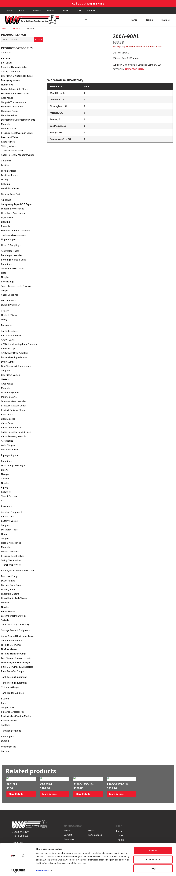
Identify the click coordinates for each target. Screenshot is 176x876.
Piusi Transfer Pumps (12, 671)
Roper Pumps (8, 611)
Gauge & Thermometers (13, 102)
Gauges (5, 538)
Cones (4, 703)
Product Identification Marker (16, 716)
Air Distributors (9, 331)
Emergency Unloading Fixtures (17, 75)
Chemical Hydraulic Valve (14, 67)
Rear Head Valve (9, 137)
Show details (42, 870)
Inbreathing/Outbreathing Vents (18, 119)
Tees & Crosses (9, 496)
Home (10, 10)
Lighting (5, 183)
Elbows (5, 469)
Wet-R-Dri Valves (10, 188)
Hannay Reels (8, 589)
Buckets (5, 698)
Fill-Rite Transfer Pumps (14, 653)
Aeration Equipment (11, 512)
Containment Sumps (11, 640)
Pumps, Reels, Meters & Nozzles (17, 570)
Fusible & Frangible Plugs (14, 89)
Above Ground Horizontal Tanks (17, 636)
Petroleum (6, 325)
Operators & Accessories (13, 401)
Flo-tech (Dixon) (9, 315)
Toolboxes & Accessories (13, 234)
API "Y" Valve (8, 339)
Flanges (5, 474)
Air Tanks (6, 199)
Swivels (5, 620)
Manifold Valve (9, 396)
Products (16, 28)
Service (50, 10)
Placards (5, 226)
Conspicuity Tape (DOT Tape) (16, 204)
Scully (4, 319)
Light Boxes (7, 217)
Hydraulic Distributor (12, 106)
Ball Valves (7, 62)
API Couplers (8, 736)
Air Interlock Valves (11, 335)
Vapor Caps (7, 423)
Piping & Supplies (10, 455)
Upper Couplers (9, 239)
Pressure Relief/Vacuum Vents (17, 132)
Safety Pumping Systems (14, 615)
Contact (91, 10)
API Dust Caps (8, 348)
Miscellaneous (8, 300)
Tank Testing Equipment (14, 676)
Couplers (5, 525)
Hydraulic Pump (9, 110)
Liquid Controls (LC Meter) (14, 598)
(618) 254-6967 (22, 836)
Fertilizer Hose (8, 170)
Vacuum (5, 751)
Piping (4, 487)
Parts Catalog (95, 834)
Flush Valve (7, 84)
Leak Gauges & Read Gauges (15, 662)
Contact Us (17, 842)
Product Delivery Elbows (13, 410)
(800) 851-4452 (22, 832)
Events (91, 830)
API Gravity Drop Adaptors (14, 352)
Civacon (5, 310)
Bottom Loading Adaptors (14, 357)
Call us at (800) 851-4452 (88, 3)
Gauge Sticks (7, 707)
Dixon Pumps (8, 580)
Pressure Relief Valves (12, 555)
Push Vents (7, 414)
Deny (153, 868)
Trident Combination (12, 150)
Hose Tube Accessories (13, 213)
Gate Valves (7, 97)
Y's (2, 500)
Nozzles (5, 607)
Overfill (5, 740)
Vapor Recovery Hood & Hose (16, 431)
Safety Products (9, 720)
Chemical (6, 52)
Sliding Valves (8, 146)
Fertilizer (6, 165)
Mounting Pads (9, 128)
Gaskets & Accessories (12, 268)
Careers (68, 834)
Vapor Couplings (9, 294)
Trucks (77, 10)
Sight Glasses (8, 418)
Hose (3, 272)
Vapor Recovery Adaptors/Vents (17, 154)
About (67, 830)
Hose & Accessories (11, 542)
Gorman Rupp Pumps (12, 585)
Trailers (64, 10)
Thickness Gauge (10, 687)
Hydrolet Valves (9, 115)
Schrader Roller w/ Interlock (15, 230)
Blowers (36, 10)
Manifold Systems (10, 392)
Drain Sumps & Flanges (13, 465)
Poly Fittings (7, 281)
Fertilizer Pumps (9, 175)
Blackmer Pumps (10, 576)
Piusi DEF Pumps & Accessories (17, 666)
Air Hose (5, 58)
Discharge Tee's (9, 529)
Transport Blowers (11, 564)
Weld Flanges (8, 445)
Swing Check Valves (11, 560)
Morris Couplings (10, 551)
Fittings (5, 179)
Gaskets (5, 379)
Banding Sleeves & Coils (13, 259)
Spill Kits (5, 724)
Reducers (6, 491)
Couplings (6, 264)
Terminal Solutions (11, 730)
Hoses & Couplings (10, 245)
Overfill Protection (10, 304)
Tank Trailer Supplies (12, 692)
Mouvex (5, 602)
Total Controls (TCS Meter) (15, 624)
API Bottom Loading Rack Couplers (19, 344)
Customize (151, 859)
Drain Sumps (8, 361)
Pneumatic (6, 506)
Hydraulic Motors (10, 593)
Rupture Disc (8, 141)
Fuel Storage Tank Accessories (16, 658)
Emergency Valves (10, 80)
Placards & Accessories (12, 711)
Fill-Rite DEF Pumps (11, 644)
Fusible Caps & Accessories (15, 93)
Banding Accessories (11, 255)
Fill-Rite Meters (9, 649)
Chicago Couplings (10, 71)
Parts (22, 10)
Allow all (153, 850)
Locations (69, 839)
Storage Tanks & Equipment (15, 630)
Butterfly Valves (9, 520)
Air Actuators (8, 516)
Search (38, 39)
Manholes (6, 124)
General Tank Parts (11, 194)
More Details (16, 793)
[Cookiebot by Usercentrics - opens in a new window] (18, 871)
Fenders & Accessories (12, 208)
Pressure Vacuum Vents (13, 405)
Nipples (5, 277)
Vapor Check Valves (11, 427)
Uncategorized (8, 746)
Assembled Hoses (10, 250)
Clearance (6, 160)
